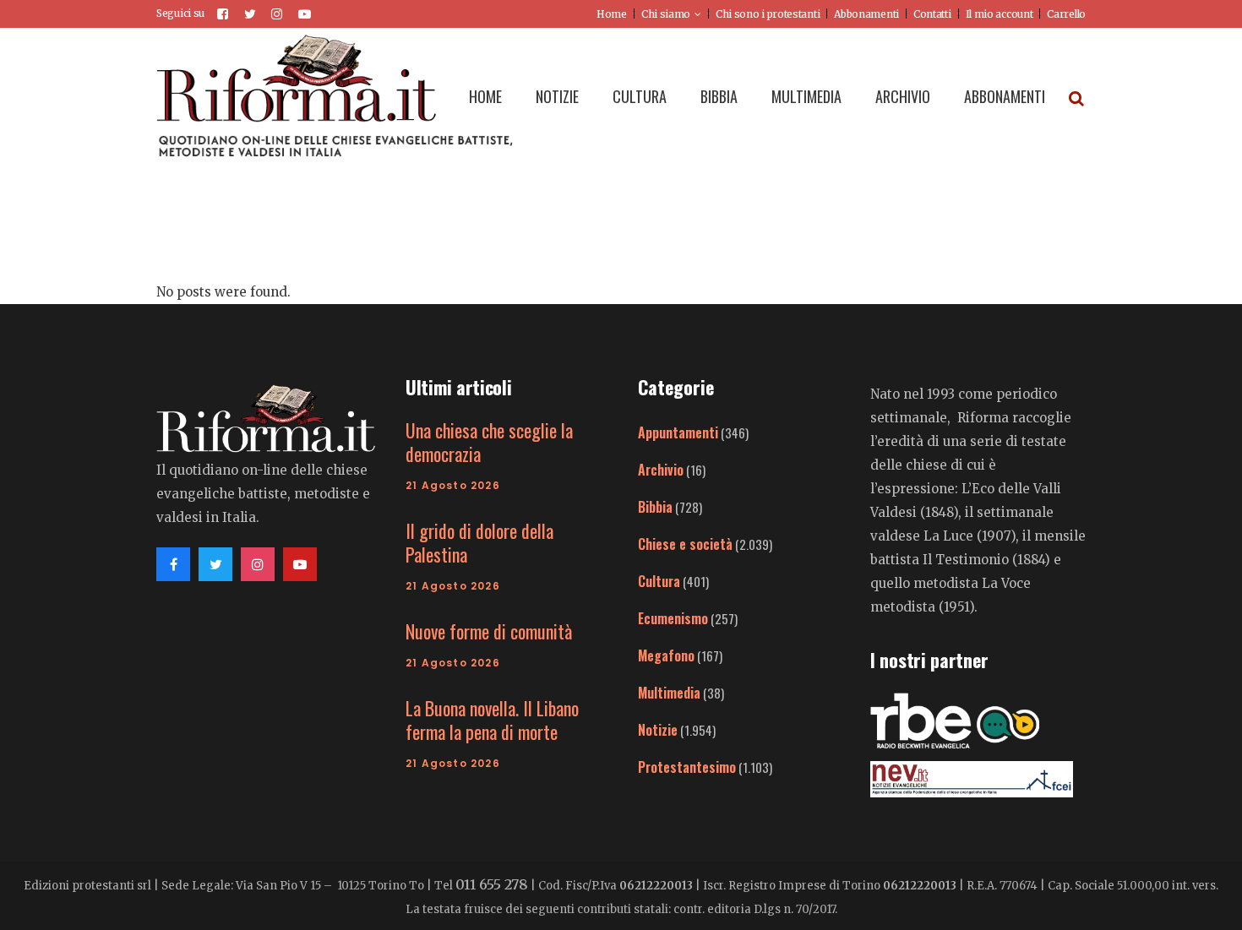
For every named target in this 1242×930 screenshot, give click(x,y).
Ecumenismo (673, 618)
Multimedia (669, 693)
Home (611, 14)
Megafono (666, 655)
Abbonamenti (866, 14)
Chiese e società (685, 544)
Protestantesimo (687, 767)
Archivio (661, 470)
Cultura (659, 581)
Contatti (932, 14)
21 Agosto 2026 (453, 485)
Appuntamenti (678, 432)
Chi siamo (665, 14)
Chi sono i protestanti (768, 14)
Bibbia (655, 507)
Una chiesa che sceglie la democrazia (489, 441)
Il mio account (999, 14)
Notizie (658, 730)
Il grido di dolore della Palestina (479, 542)
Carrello (1066, 14)
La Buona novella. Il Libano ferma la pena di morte (492, 719)
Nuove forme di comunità (489, 630)
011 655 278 (491, 884)
